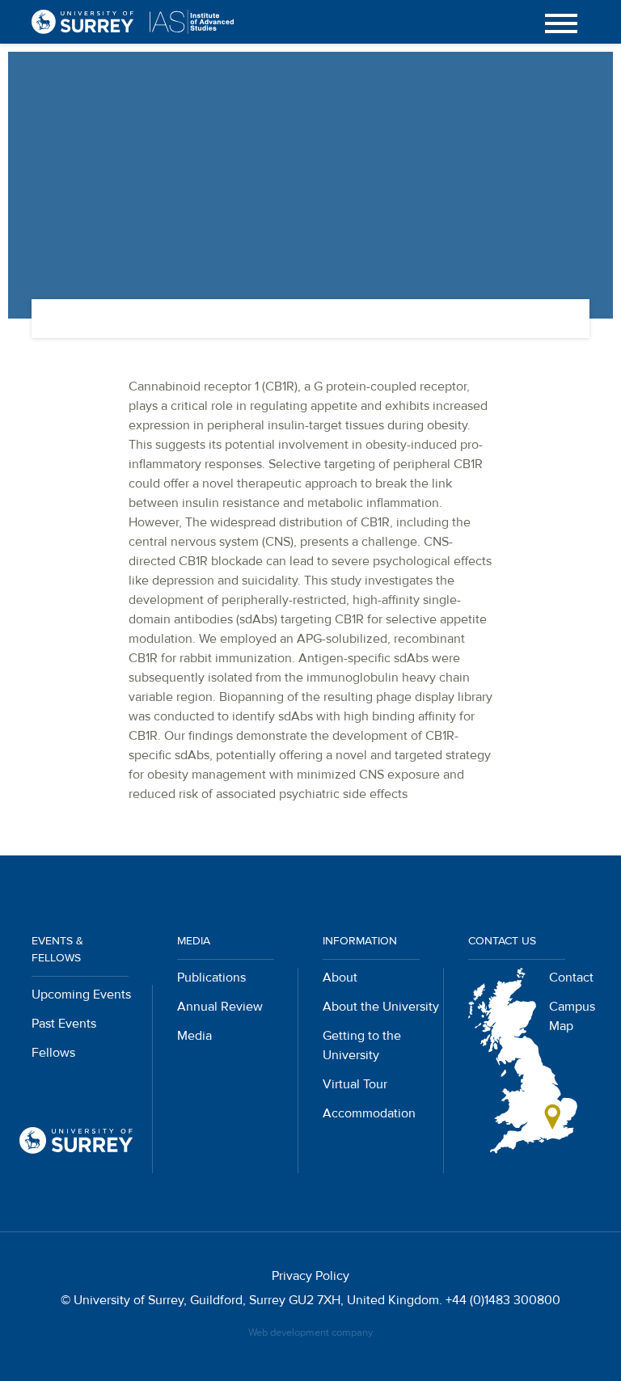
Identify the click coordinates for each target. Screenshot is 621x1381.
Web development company (310, 1332)
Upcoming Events (81, 994)
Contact (571, 977)
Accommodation (369, 1113)
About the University (381, 1007)
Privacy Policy (310, 1276)
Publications (211, 977)
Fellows (53, 1053)
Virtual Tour (355, 1084)
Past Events (64, 1024)
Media (194, 1036)
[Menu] (561, 22)
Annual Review (220, 1007)
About (340, 977)
